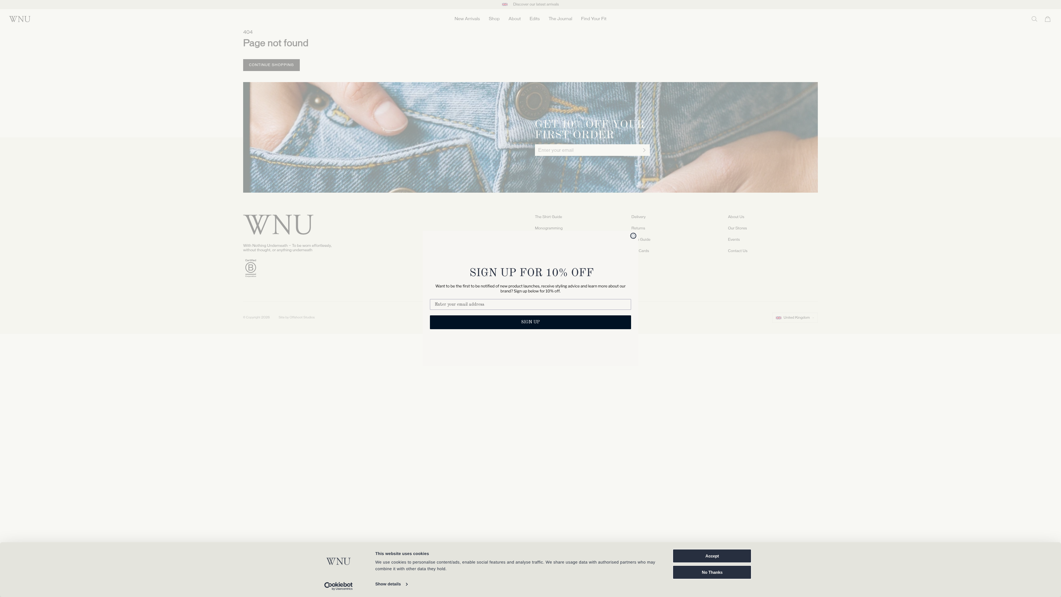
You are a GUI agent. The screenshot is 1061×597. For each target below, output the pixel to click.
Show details (388, 584)
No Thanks (712, 572)
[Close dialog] (633, 236)
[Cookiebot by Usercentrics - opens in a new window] (338, 586)
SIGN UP (530, 322)
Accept (712, 556)
